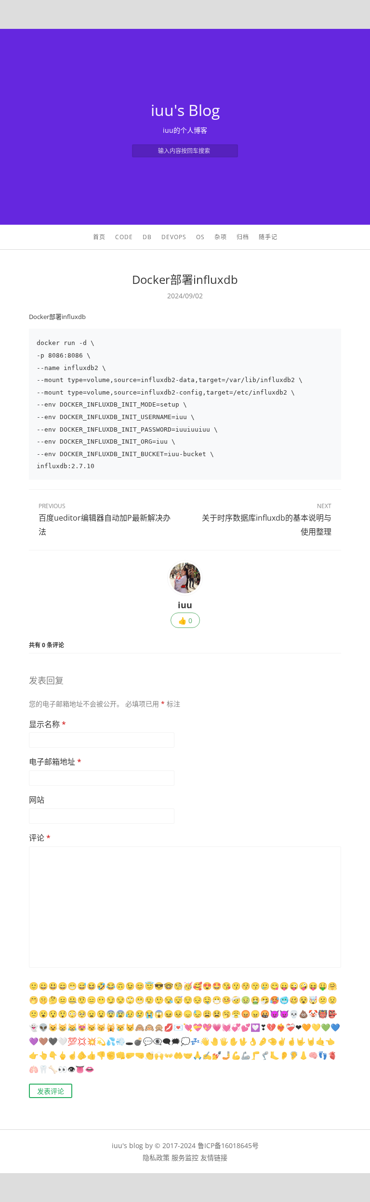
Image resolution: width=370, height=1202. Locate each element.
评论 (40, 837)
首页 (99, 237)
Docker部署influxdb (185, 279)
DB (147, 237)
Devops (173, 237)
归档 (243, 237)
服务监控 (185, 1157)
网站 (36, 799)
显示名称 (47, 724)
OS (200, 237)
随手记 (268, 237)
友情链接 (213, 1157)
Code (124, 237)
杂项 (220, 237)
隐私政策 (156, 1157)
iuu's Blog (185, 110)
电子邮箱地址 (55, 761)
